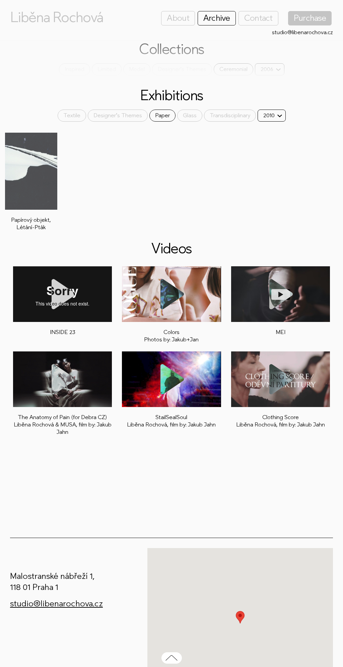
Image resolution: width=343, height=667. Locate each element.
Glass (190, 115)
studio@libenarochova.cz (302, 32)
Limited (106, 69)
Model (137, 69)
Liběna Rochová (56, 17)
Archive (216, 18)
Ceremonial (233, 69)
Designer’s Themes (182, 69)
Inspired (74, 69)
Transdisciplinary (230, 115)
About (178, 18)
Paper (162, 115)
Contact (258, 18)
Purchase (310, 18)
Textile (71, 115)
